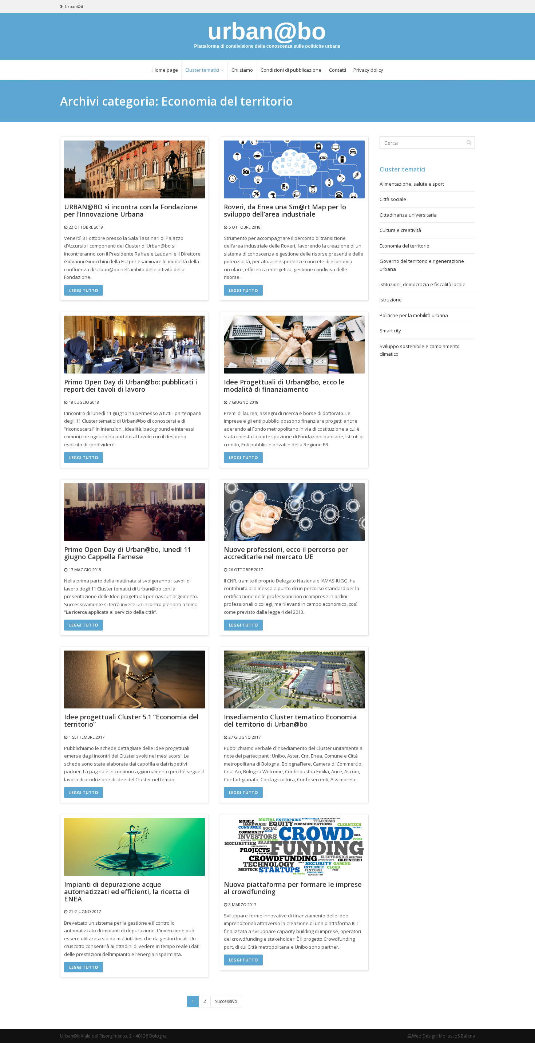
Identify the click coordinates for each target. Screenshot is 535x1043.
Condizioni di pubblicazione (291, 70)
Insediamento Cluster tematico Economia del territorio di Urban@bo (290, 721)
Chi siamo (242, 70)
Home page (165, 70)
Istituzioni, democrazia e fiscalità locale (422, 284)
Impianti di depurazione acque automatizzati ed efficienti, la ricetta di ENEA (127, 891)
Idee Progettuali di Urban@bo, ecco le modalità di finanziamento (284, 386)
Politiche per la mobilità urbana (414, 315)
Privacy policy (368, 70)
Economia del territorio (404, 245)
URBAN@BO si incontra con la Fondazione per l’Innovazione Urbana (130, 211)
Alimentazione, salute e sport (412, 184)
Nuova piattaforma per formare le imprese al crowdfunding (293, 888)
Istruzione (391, 299)
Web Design (424, 1036)
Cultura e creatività (400, 230)
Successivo (226, 1001)
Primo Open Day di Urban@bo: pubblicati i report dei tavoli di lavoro (130, 386)
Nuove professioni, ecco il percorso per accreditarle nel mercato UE (286, 553)
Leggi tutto (83, 290)
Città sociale (393, 199)
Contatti (337, 70)
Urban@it (74, 6)
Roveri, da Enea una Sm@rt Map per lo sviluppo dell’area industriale (285, 211)
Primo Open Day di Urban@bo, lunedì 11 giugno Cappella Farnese (127, 553)
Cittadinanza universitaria (408, 215)
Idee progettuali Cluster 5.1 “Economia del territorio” (131, 721)
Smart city (390, 330)
